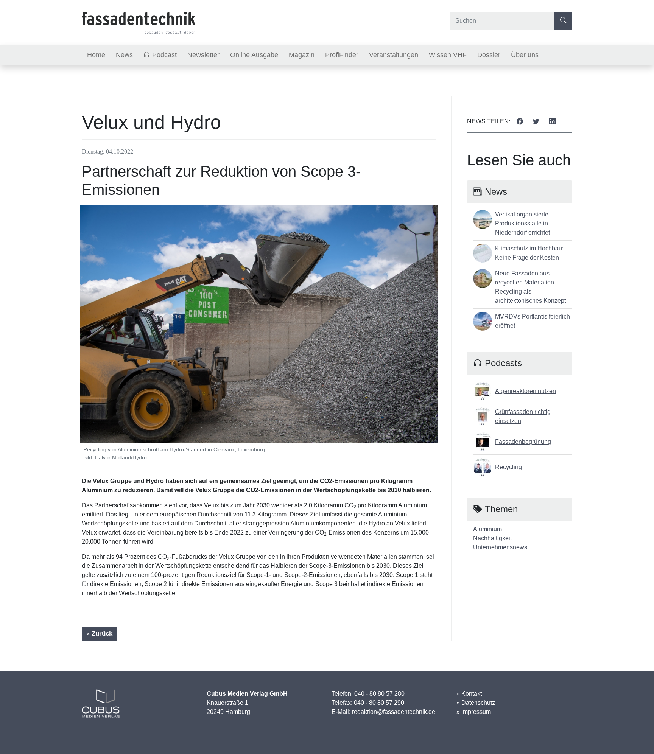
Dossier (488, 55)
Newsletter (203, 55)
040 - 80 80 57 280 (379, 693)
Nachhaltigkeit (492, 538)
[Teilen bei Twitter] (536, 121)
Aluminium (487, 529)
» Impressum (473, 712)
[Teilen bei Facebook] (520, 121)
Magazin (302, 55)
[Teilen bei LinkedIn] (552, 121)
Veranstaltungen (393, 55)
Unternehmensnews (500, 547)
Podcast (163, 55)
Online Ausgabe (254, 55)
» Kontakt (469, 693)
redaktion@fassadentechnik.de (393, 712)
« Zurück (99, 633)
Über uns (525, 55)
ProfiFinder (341, 55)
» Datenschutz (475, 703)
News (124, 55)
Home (96, 55)
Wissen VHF (448, 55)
